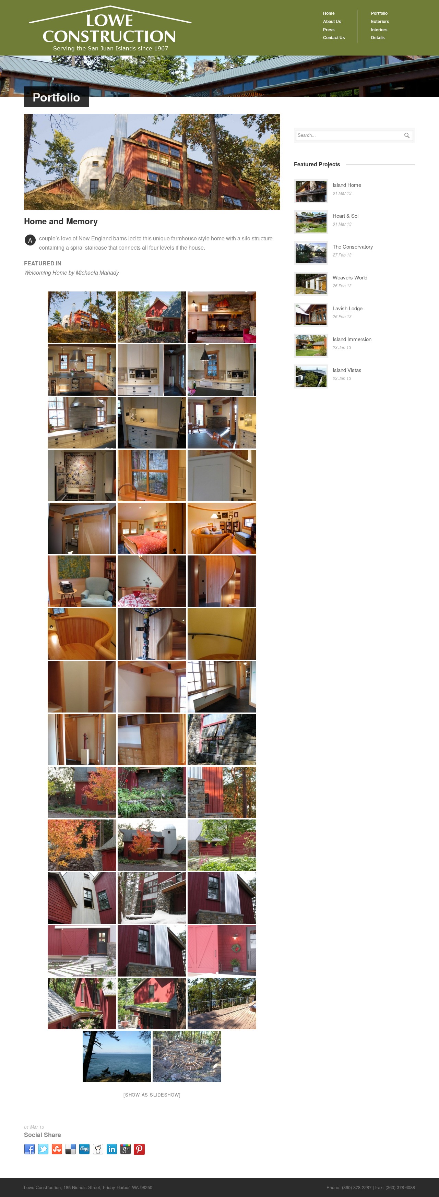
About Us (332, 21)
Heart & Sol (345, 215)
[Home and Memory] (152, 162)
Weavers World (350, 277)
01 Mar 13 (34, 1127)
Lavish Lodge (348, 308)
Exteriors (380, 21)
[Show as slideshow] (151, 1094)
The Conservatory (353, 246)
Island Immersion (352, 339)
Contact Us (334, 37)
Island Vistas (347, 369)
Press (329, 29)
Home (329, 13)
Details (378, 37)
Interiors (379, 29)
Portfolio (379, 13)
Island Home (347, 184)
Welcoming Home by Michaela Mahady (71, 272)
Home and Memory (61, 221)
